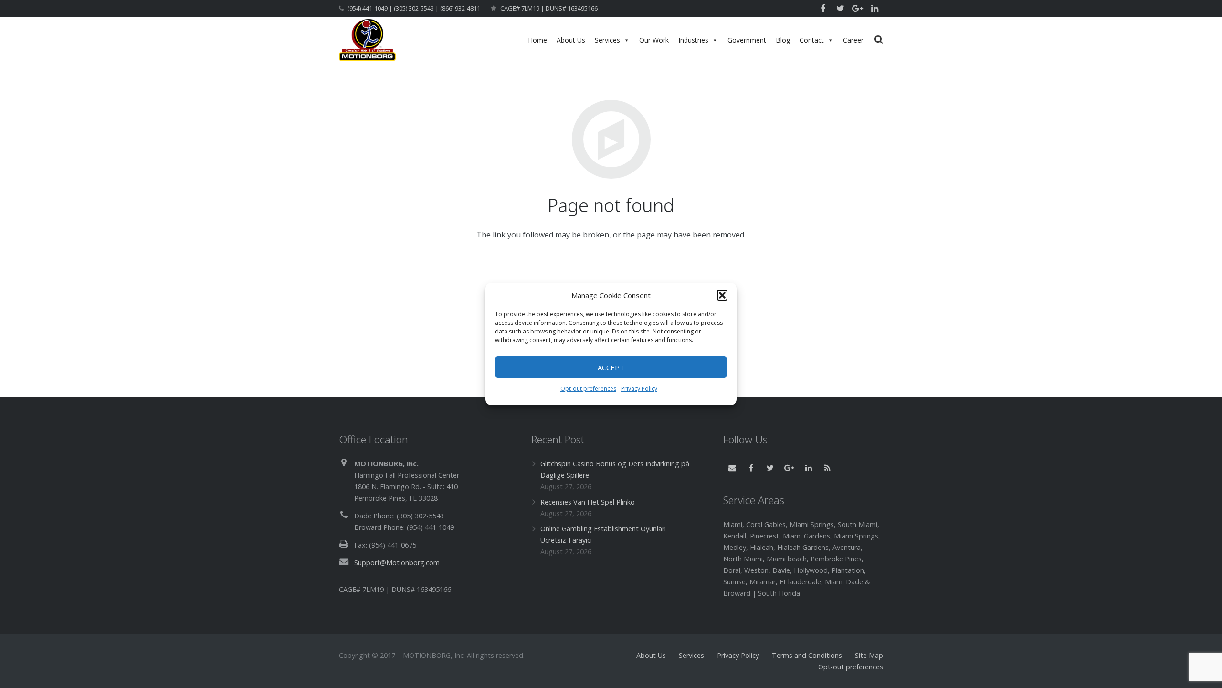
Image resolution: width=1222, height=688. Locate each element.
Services (607, 39)
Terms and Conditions (807, 655)
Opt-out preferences (588, 389)
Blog (783, 39)
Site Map (869, 655)
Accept (611, 367)
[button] (722, 295)
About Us (571, 39)
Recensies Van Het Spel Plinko (587, 501)
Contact (812, 39)
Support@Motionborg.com (397, 562)
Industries (693, 39)
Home (537, 39)
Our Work (654, 39)
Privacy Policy (639, 389)
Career (853, 39)
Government (746, 39)
